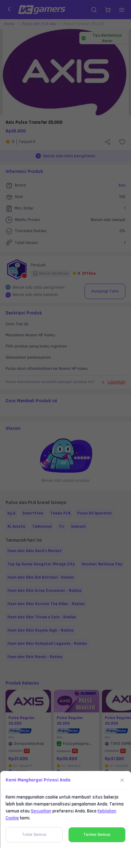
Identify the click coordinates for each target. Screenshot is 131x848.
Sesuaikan (41, 811)
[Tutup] (122, 780)
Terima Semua (96, 834)
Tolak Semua (34, 834)
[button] (65, 424)
